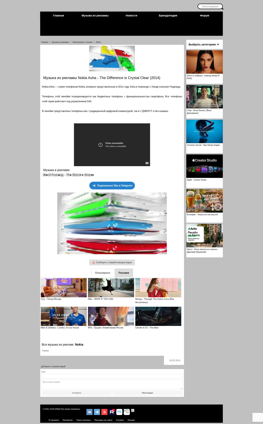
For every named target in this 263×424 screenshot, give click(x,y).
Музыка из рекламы (95, 15)
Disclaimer (68, 420)
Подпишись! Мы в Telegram (114, 185)
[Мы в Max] (127, 412)
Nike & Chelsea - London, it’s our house (60, 327)
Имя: (44, 372)
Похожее (124, 273)
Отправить (76, 393)
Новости (131, 15)
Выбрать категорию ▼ (204, 44)
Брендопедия (168, 15)
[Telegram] (97, 412)
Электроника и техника (82, 42)
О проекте (54, 420)
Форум (204, 15)
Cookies (120, 420)
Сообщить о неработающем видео (114, 262)
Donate (131, 420)
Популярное (102, 273)
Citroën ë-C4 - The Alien (147, 327)
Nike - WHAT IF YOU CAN (100, 299)
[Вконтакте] (89, 412)
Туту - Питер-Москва (51, 299)
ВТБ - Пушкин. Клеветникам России (105, 327)
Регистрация (147, 393)
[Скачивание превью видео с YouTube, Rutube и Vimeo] (119, 412)
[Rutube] (112, 412)
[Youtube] (104, 412)
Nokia (98, 42)
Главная (58, 15)
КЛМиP (57, 409)
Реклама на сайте (103, 420)
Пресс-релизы (84, 420)
